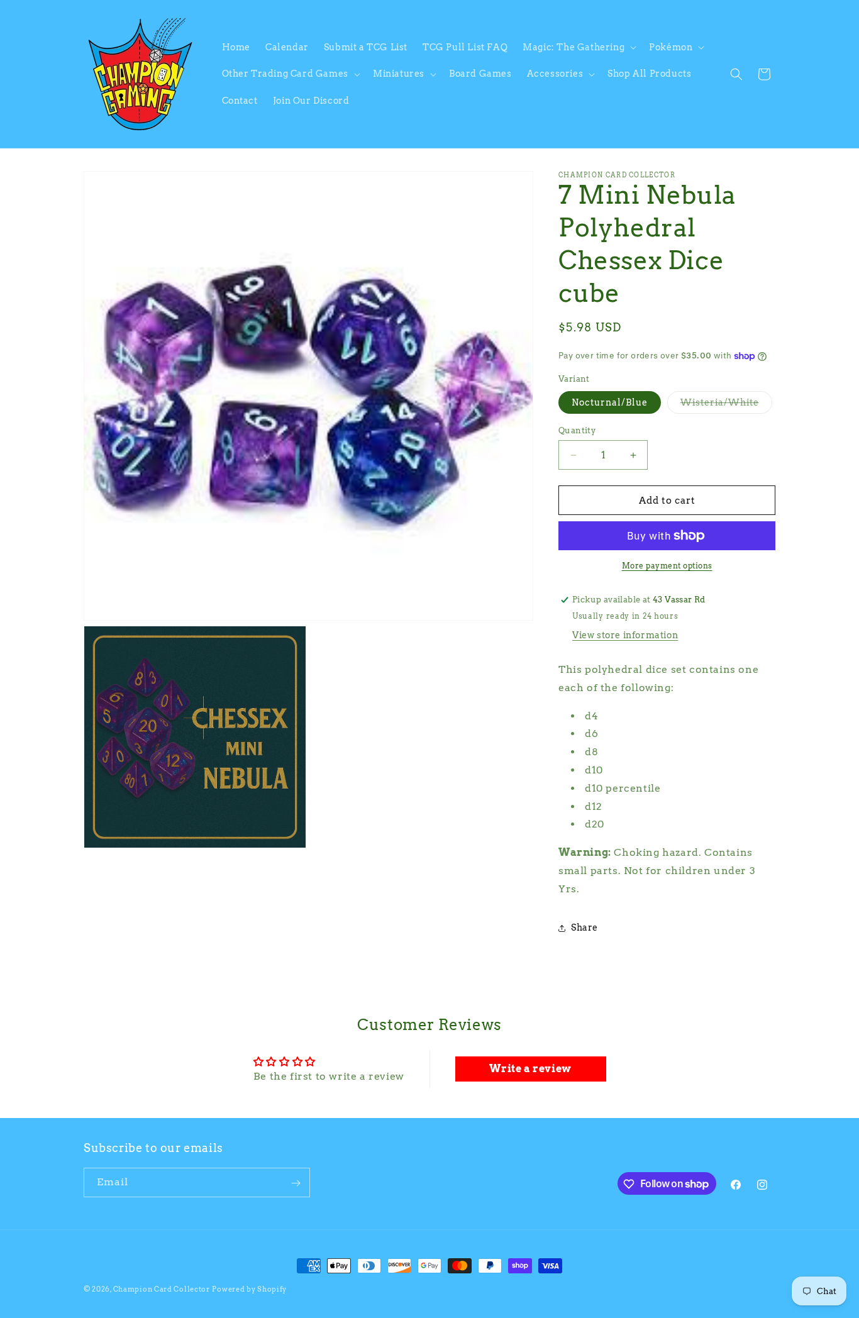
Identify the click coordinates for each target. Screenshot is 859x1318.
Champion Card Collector (161, 1289)
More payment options (667, 565)
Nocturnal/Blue (610, 402)
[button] (578, 47)
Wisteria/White (726, 405)
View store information (625, 635)
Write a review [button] (530, 1069)
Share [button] (584, 927)
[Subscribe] (295, 1183)
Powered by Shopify (249, 1289)
